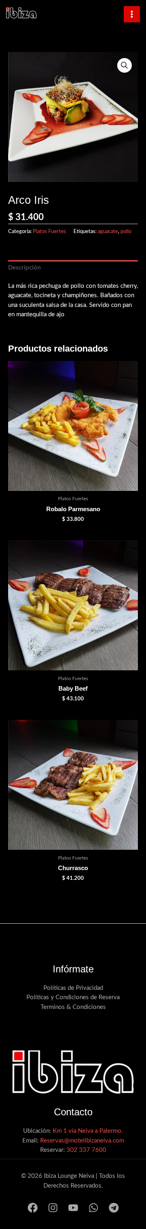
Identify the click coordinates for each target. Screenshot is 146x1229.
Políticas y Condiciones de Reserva (73, 997)
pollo (125, 231)
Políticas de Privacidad (73, 988)
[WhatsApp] (93, 1208)
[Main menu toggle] (132, 14)
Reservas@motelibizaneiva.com (82, 1141)
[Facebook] (33, 1208)
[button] (124, 65)
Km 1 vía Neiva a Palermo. (88, 1131)
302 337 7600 (86, 1150)
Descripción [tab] (24, 268)
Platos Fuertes (49, 231)
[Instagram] (53, 1208)
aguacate (108, 231)
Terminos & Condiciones (73, 1007)
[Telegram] (114, 1208)
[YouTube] (73, 1208)
